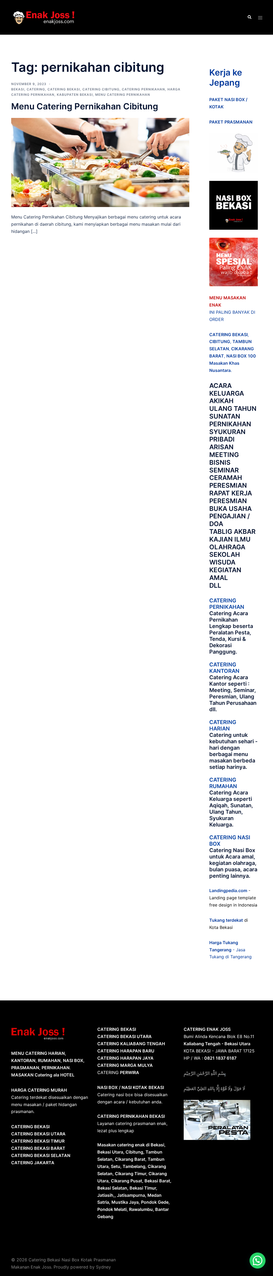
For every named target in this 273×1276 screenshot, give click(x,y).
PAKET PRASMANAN (230, 122)
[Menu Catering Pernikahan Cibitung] (100, 162)
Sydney (103, 1267)
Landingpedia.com (228, 890)
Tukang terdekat (226, 920)
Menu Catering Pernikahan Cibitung (84, 106)
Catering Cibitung (100, 89)
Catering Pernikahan (143, 89)
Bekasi (17, 89)
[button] (258, 1261)
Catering (36, 89)
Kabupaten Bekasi (75, 95)
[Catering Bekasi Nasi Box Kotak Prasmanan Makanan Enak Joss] (44, 16)
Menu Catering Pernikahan (122, 95)
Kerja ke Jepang (225, 77)
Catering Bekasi (63, 89)
